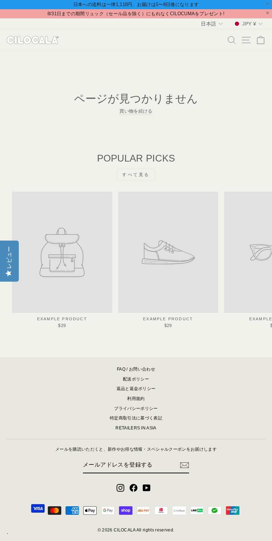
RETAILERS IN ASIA (135, 428)
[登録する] (184, 465)
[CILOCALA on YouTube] (147, 488)
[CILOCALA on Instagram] (120, 488)
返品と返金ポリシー (136, 388)
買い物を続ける (135, 111)
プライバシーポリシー (136, 408)
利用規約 (135, 398)
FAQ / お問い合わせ (136, 369)
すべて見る (136, 174)
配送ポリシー (136, 379)
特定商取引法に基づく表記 (136, 418)
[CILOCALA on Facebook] (133, 488)
